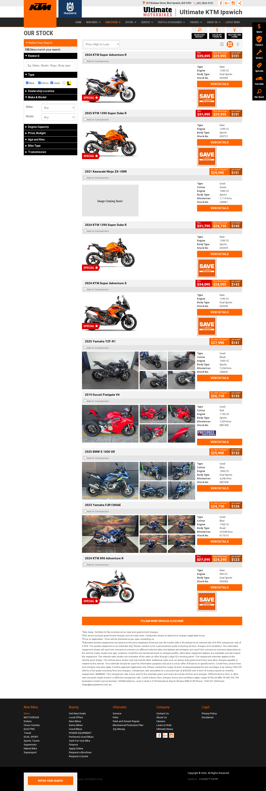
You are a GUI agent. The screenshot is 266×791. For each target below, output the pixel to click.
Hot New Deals (77, 713)
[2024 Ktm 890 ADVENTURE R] (138, 587)
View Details (220, 84)
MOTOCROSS (31, 717)
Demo (45, 83)
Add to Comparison (98, 61)
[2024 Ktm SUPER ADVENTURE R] (138, 84)
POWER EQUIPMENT (80, 733)
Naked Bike (30, 748)
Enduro (28, 721)
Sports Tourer (32, 740)
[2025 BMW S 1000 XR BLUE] (138, 481)
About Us (212, 22)
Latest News (232, 22)
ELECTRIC (29, 729)
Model (29, 116)
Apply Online (76, 748)
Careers (160, 721)
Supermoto (30, 744)
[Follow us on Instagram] (234, 3)
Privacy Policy (209, 713)
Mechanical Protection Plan (128, 725)
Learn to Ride (164, 725)
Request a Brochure (80, 752)
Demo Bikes (76, 725)
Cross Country (32, 725)
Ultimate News (164, 729)
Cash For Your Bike (79, 740)
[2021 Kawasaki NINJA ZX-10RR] (138, 200)
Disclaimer (208, 717)
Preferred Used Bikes (81, 736)
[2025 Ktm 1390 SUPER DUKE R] (138, 142)
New (31, 83)
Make (29, 107)
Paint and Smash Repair (126, 721)
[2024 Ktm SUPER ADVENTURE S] (138, 312)
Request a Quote (78, 756)
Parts (115, 717)
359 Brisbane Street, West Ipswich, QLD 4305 (168, 3)
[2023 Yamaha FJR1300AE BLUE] (138, 534)
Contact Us (162, 713)
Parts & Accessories (170, 22)
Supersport (30, 752)
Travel (27, 733)
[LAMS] (69, 83)
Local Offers (76, 717)
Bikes (27, 713)
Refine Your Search (39, 43)
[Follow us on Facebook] (221, 3)
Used (56, 83)
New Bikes (92, 22)
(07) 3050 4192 (205, 3)
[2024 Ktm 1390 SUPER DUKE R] (138, 254)
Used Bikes (75, 729)
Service (145, 22)
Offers (129, 22)
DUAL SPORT (31, 736)
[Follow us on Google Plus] (228, 3)
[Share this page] (239, 3)
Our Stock (111, 22)
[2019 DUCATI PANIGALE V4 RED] (138, 424)
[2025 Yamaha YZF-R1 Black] (138, 370)
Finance (194, 22)
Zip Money (119, 729)
